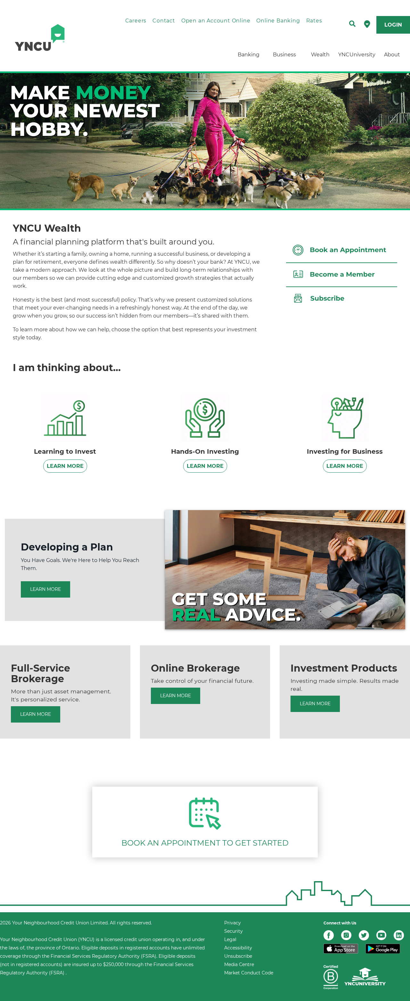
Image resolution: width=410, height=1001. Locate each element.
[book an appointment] (341, 250)
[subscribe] (341, 298)
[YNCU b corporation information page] (331, 977)
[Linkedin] (399, 935)
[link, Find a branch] (367, 24)
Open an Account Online (215, 21)
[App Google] (382, 948)
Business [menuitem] (284, 55)
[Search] (352, 24)
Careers (136, 21)
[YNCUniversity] (365, 977)
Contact (163, 21)
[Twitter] (364, 935)
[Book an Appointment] (205, 813)
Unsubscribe (238, 956)
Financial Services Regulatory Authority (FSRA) (103, 956)
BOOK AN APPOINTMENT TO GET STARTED (205, 843)
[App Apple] (341, 948)
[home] (53, 37)
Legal (230, 939)
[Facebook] (329, 935)
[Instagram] (346, 935)
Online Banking (278, 21)
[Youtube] (381, 935)
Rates (314, 21)
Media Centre (239, 964)
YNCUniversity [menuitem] (356, 55)
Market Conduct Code (248, 973)
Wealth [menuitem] (320, 55)
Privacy (232, 923)
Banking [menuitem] (248, 55)
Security (233, 931)
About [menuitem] (392, 55)
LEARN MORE (65, 466)
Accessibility (238, 948)
